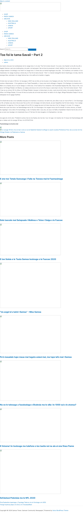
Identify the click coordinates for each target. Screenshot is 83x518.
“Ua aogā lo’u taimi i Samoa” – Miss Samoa (20, 312)
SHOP (6, 14)
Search (2, 49)
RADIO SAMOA (9, 16)
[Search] (32, 50)
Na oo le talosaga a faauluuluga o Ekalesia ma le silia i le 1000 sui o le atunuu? (38, 405)
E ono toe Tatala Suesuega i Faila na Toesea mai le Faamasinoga (31, 179)
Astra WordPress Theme (60, 510)
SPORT (10, 28)
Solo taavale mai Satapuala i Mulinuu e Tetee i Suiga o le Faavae (31, 220)
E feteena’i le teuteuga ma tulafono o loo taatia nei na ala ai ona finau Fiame (37, 446)
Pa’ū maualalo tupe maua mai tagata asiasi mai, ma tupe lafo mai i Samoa (36, 357)
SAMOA (10, 25)
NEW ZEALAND (13, 21)
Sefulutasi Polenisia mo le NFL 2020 (17, 498)
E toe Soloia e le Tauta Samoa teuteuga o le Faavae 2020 (28, 259)
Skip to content (5, 1)
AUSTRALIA (12, 23)
